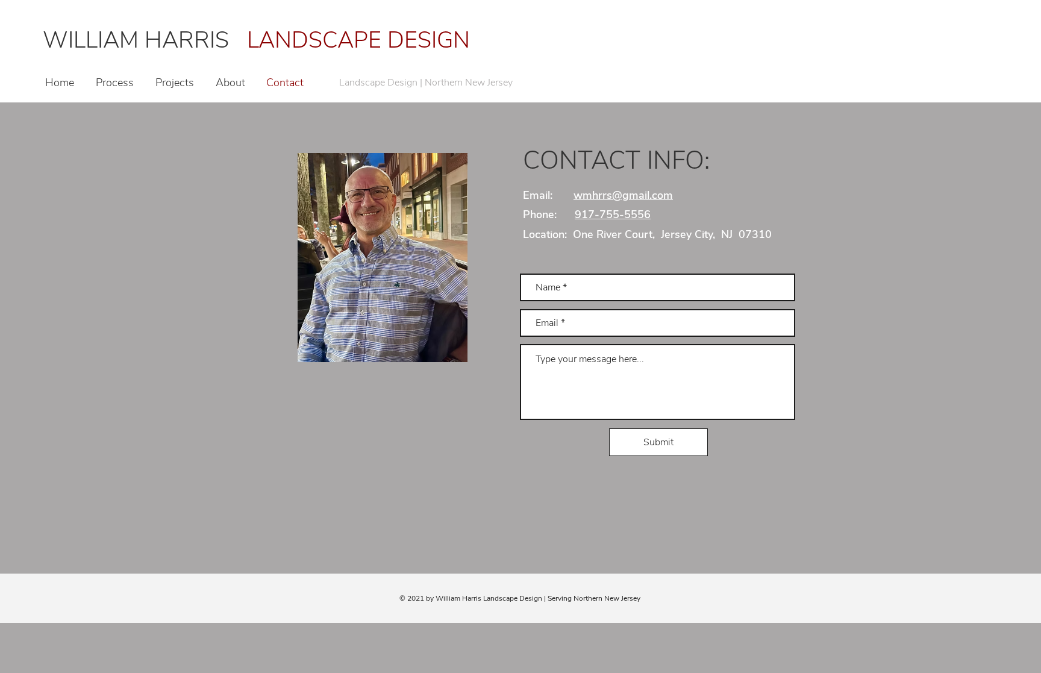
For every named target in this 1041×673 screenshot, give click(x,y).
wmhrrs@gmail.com (623, 195)
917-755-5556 (613, 214)
